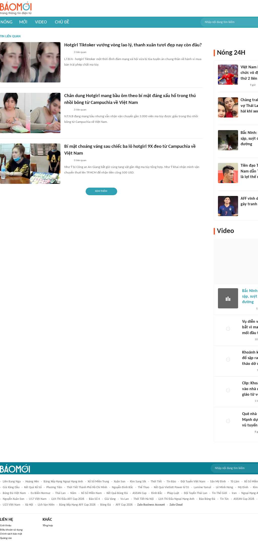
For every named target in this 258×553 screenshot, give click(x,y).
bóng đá (105, 504)
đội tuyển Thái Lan (195, 493)
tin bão (171, 481)
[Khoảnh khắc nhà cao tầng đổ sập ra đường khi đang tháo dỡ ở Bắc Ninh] (228, 360)
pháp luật (173, 493)
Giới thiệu (5, 525)
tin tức (224, 499)
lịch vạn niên (46, 504)
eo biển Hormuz (40, 493)
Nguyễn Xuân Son (13, 499)
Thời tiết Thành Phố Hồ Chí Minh (87, 487)
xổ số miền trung (98, 481)
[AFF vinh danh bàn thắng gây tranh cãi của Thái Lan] (228, 206)
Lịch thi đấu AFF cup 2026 (67, 499)
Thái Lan (60, 493)
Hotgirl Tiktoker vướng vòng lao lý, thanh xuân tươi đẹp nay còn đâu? (133, 45)
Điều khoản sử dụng (11, 530)
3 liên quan (80, 52)
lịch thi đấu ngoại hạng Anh (176, 499)
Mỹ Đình (243, 487)
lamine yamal (202, 487)
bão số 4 (94, 499)
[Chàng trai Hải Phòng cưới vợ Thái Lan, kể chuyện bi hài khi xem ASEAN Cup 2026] (228, 107)
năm (73, 493)
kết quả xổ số (33, 487)
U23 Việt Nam (11, 504)
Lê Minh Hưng (224, 487)
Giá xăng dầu (11, 487)
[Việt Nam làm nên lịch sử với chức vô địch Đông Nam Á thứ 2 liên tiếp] (228, 75)
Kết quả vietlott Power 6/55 (171, 487)
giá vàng (110, 499)
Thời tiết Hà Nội (144, 499)
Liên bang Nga (12, 481)
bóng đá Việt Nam (14, 493)
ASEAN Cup (139, 493)
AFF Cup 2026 (124, 504)
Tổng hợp (48, 525)
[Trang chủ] (15, 8)
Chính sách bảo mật (11, 534)
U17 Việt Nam (38, 499)
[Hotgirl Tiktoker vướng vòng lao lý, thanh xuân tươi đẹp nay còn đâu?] (30, 62)
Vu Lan (124, 499)
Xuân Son (119, 481)
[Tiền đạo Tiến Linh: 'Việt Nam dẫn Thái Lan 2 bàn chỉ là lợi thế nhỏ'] (228, 173)
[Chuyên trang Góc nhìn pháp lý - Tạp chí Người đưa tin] (67, 52)
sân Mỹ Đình (218, 481)
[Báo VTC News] (248, 370)
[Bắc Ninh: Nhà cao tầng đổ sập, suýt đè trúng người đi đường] (228, 140)
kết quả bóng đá (117, 493)
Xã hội (29, 504)
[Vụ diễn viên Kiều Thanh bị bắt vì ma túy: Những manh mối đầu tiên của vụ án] (228, 329)
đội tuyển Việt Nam (193, 481)
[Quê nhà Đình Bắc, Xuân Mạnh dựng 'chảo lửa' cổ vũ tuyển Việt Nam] (228, 421)
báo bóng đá (207, 499)
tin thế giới (219, 493)
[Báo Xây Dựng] (246, 150)
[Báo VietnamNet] (245, 118)
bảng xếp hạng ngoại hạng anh (63, 481)
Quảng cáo (6, 538)
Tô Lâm (235, 481)
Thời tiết (156, 481)
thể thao (143, 487)
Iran (234, 493)
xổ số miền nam (91, 493)
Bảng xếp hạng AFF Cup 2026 (77, 504)
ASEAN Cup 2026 (244, 499)
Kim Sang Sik (138, 481)
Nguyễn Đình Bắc (122, 487)
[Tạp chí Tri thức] (244, 85)
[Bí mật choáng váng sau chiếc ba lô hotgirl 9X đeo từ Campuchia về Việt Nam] (30, 163)
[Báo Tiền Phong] (245, 183)
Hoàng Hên (32, 481)
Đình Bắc (156, 493)
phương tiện (54, 487)
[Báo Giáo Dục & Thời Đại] (243, 210)
